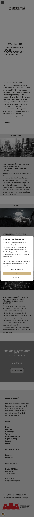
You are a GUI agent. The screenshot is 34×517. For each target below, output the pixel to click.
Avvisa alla (17, 277)
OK (17, 273)
